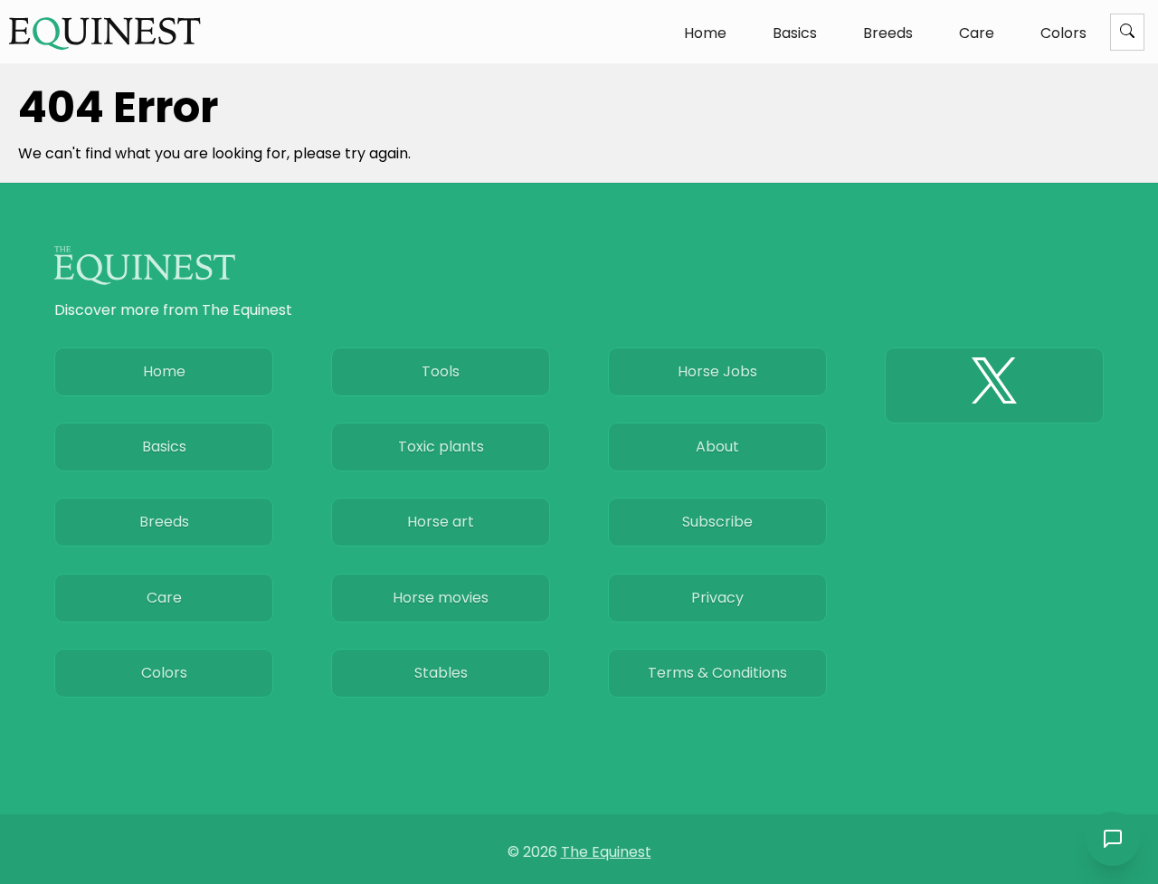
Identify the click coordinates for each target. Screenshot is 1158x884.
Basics (795, 33)
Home (705, 33)
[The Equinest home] (105, 33)
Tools (441, 371)
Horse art (440, 521)
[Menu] (1127, 32)
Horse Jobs (717, 371)
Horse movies (441, 597)
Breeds (888, 33)
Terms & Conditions (717, 672)
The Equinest (606, 851)
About (717, 446)
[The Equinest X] (994, 385)
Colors (1063, 33)
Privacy (717, 597)
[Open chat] (1113, 839)
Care (976, 33)
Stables (441, 672)
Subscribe (717, 521)
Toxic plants (441, 446)
